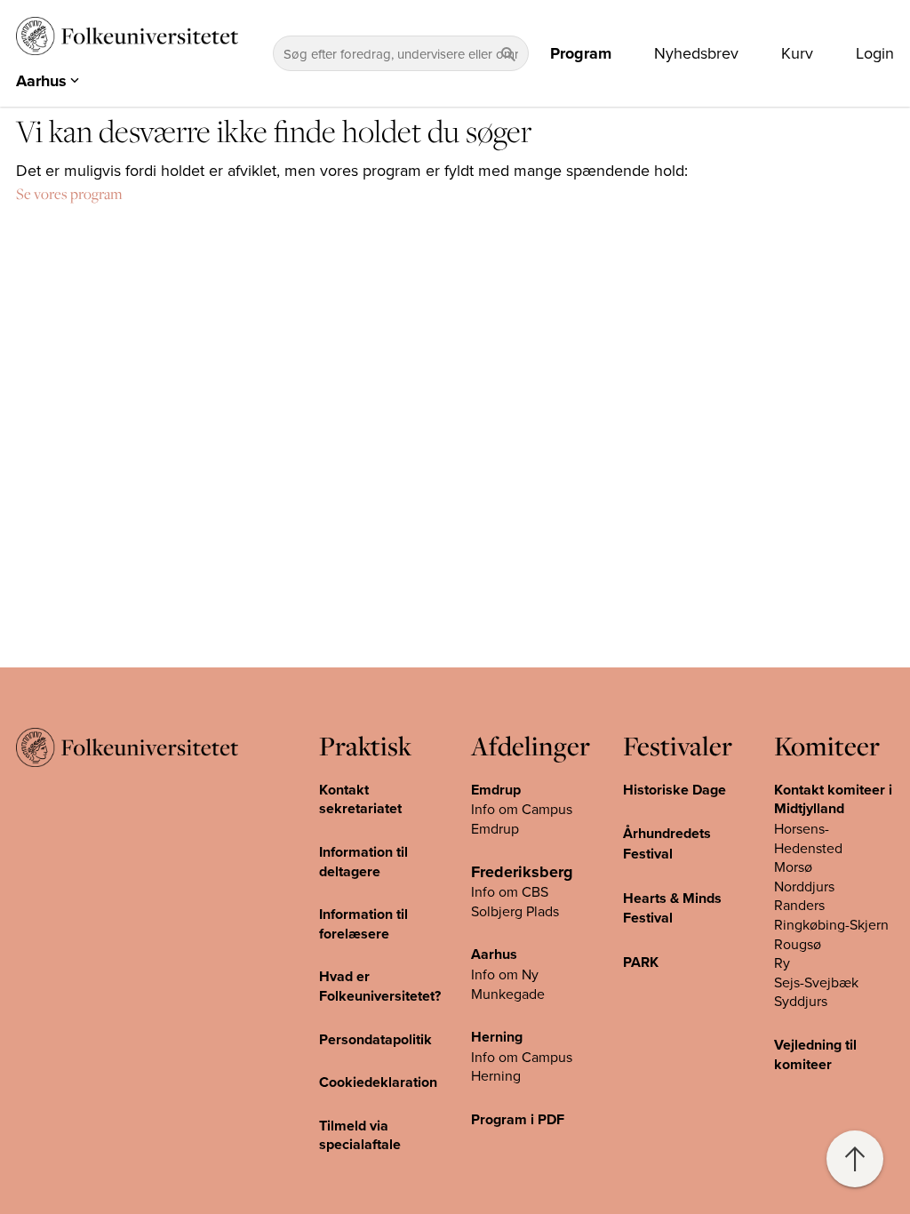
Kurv (797, 53)
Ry (782, 962)
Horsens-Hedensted (808, 838)
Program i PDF (517, 1119)
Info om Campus (521, 1056)
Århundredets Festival (667, 843)
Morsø (793, 866)
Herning (497, 1036)
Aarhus (494, 954)
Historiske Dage (674, 789)
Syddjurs (800, 1000)
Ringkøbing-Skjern (831, 924)
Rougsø (797, 944)
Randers (799, 904)
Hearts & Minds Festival (672, 908)
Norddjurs (804, 886)
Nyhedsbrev (696, 53)
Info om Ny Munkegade (508, 983)
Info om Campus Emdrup (521, 818)
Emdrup (496, 789)
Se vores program (69, 194)
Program (580, 53)
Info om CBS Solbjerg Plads (515, 901)
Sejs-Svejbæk (816, 982)
